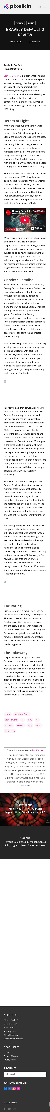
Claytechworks (11, 720)
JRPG (30, 720)
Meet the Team (10, 1024)
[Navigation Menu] (44, 7)
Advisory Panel (10, 1031)
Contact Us (8, 1052)
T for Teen (10, 731)
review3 (20, 725)
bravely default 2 (21, 714)
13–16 (7, 714)
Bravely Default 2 (12, 75)
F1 (23, 720)
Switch (31, 23)
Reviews (19, 23)
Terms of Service (11, 1056)
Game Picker (9, 1027)
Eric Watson (37, 750)
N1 (37, 720)
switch (38, 725)
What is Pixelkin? (11, 1020)
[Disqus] (25, 896)
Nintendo (9, 725)
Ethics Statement (11, 1035)
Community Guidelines (13, 1038)
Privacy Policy (9, 1059)
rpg (30, 725)
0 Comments (34, 41)
